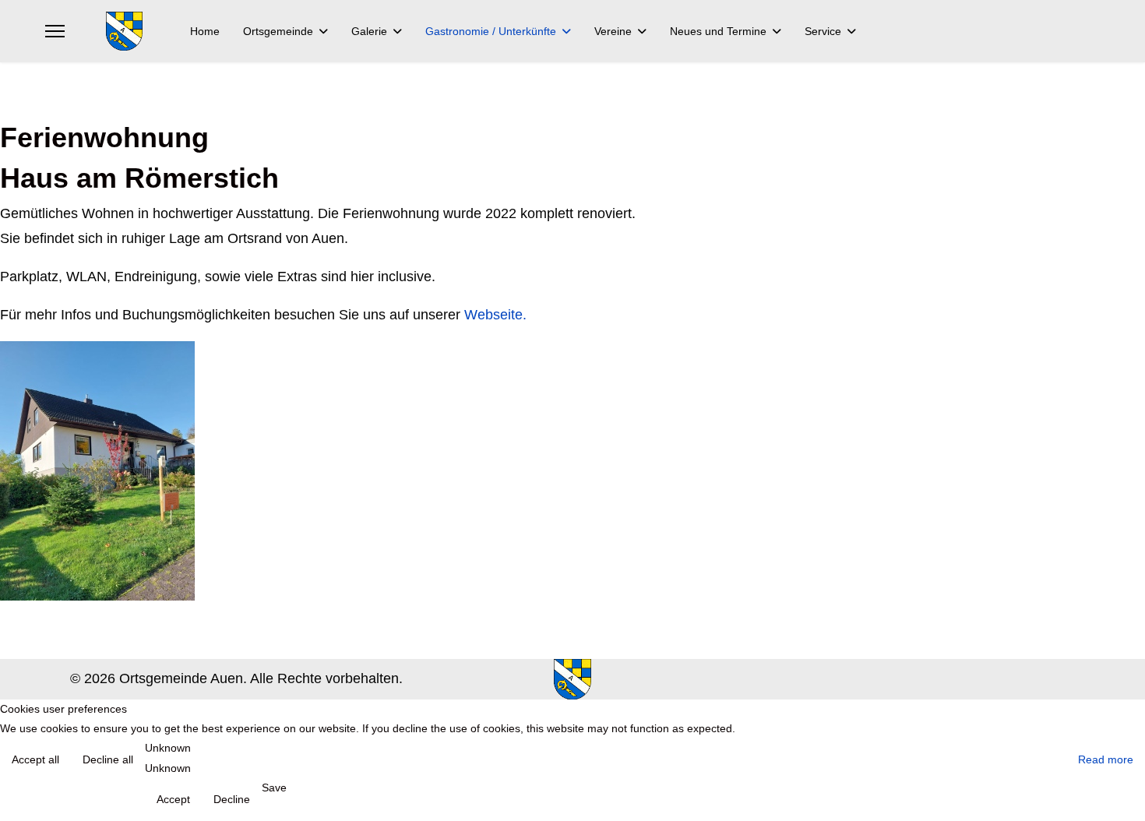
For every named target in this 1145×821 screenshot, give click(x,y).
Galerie (369, 31)
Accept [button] (173, 799)
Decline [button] (231, 799)
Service (823, 31)
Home (205, 31)
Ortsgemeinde (278, 31)
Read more (1105, 759)
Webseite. (495, 314)
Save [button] (274, 787)
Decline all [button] (108, 759)
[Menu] (55, 31)
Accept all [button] (35, 759)
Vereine (613, 31)
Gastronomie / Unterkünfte (490, 31)
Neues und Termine (718, 31)
